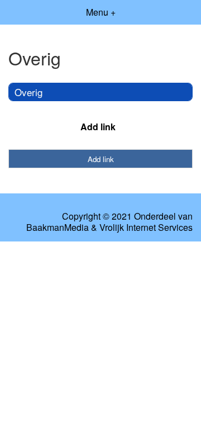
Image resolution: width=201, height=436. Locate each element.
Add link (98, 126)
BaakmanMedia (57, 227)
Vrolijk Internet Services (146, 227)
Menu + (101, 12)
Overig (28, 92)
